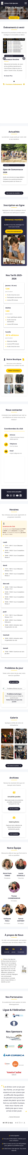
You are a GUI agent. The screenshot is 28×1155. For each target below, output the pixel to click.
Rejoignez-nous (14, 18)
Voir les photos (14, 834)
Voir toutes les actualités (13, 193)
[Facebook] (8, 495)
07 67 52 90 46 (14, 446)
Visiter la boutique (14, 370)
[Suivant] (23, 58)
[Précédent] (4, 58)
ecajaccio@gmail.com (16, 453)
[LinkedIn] (21, 495)
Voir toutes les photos (13, 765)
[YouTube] (17, 495)
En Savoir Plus (8, 76)
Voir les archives (14, 808)
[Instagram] (14, 495)
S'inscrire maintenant (14, 231)
